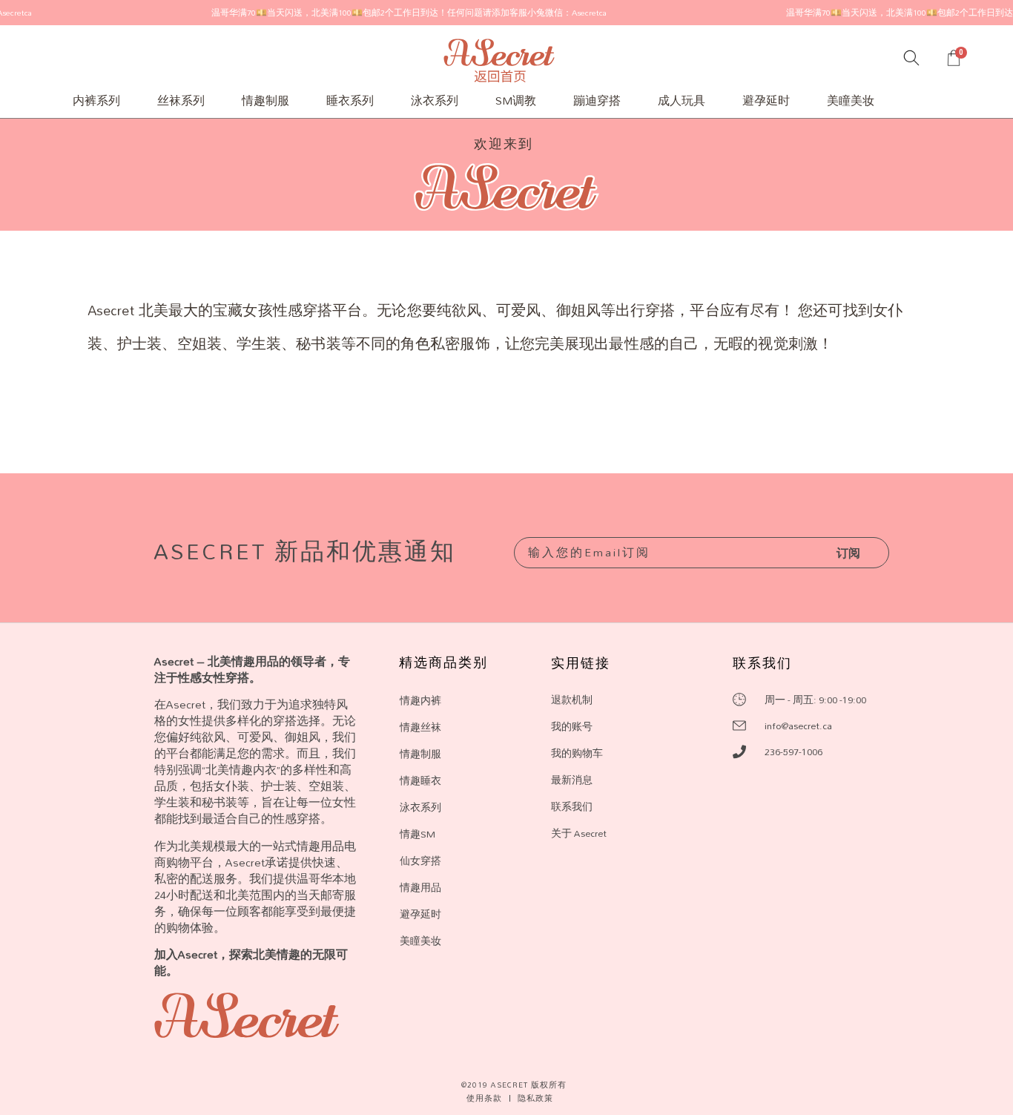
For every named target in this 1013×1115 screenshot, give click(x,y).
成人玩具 (681, 100)
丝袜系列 (181, 100)
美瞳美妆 (850, 100)
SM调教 (515, 100)
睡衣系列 (350, 100)
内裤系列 (96, 100)
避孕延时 (766, 100)
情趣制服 (265, 100)
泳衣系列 (434, 100)
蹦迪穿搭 (597, 100)
